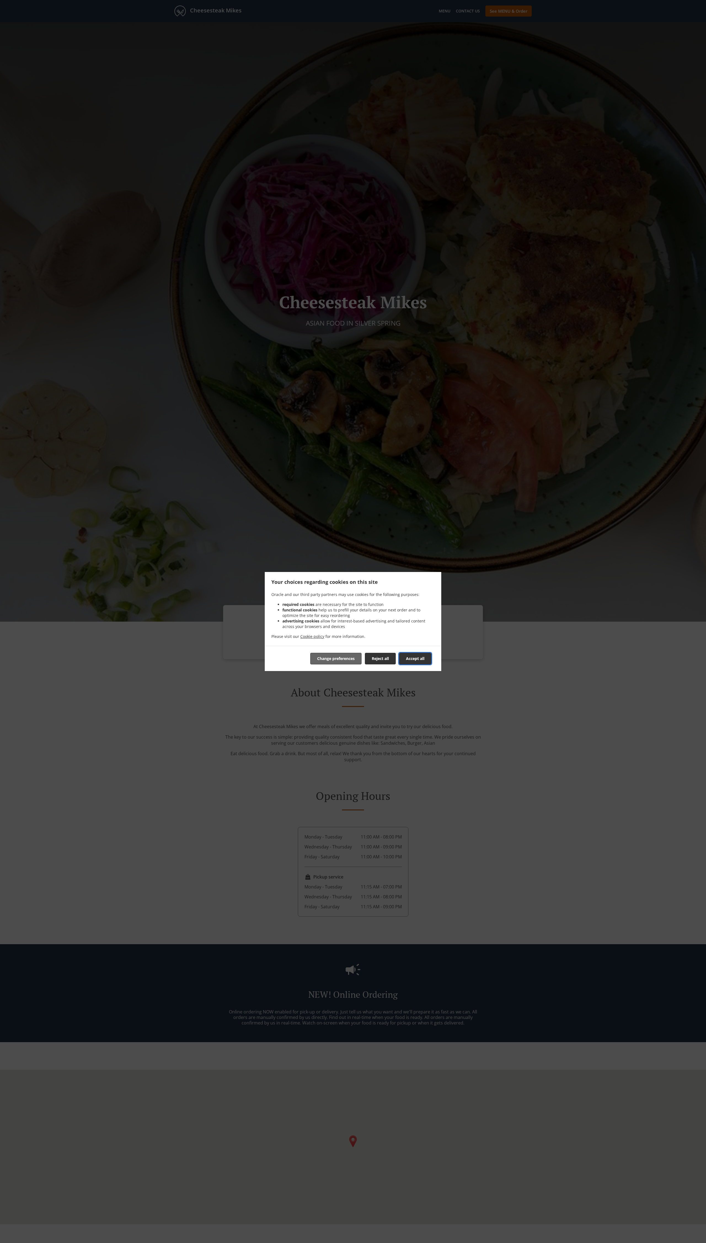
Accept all (415, 658)
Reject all (380, 658)
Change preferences (336, 658)
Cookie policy (312, 636)
